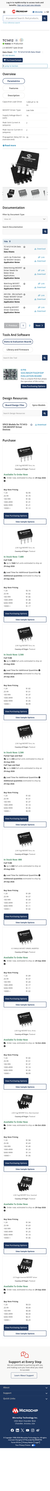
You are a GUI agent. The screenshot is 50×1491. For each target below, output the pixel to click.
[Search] (44, 18)
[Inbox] (48, 12)
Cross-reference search (11, 23)
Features (13, 88)
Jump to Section (11, 66)
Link (42, 257)
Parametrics (13, 81)
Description (14, 95)
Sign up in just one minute (29, 5)
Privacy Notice (28, 1442)
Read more (10, 145)
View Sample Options (25, 522)
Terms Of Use (16, 1442)
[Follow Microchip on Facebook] (12, 1431)
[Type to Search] (44, 231)
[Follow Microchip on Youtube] (27, 1430)
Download (41, 249)
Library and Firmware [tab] (18, 349)
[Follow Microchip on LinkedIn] (17, 1431)
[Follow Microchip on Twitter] (22, 1431)
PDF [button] (15, 52)
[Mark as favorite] (31, 427)
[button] (9, 55)
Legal (37, 1442)
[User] (39, 12)
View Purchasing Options (16, 515)
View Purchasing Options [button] (33, 386)
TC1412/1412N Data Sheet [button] (29, 52)
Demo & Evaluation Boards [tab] (17, 341)
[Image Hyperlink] (19, 13)
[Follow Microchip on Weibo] (37, 1431)
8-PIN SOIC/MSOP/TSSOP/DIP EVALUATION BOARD (32, 372)
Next (38, 325)
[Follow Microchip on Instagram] (32, 1431)
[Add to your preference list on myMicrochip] (16, 40)
